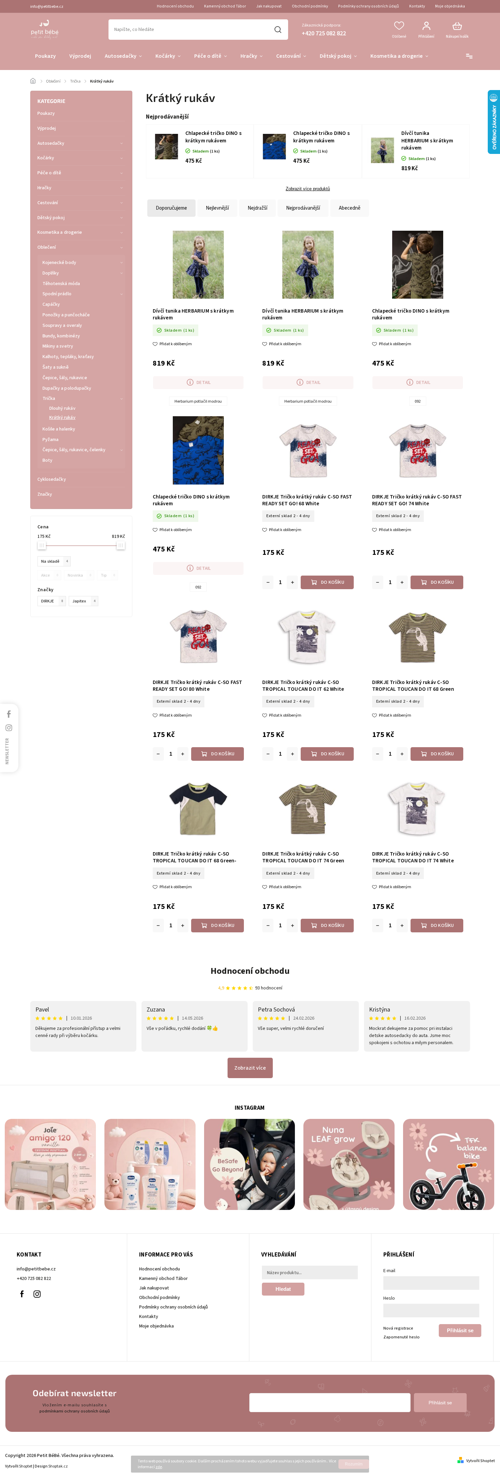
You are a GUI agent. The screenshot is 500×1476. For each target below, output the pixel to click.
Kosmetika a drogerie (59, 232)
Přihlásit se (460, 1330)
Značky (44, 494)
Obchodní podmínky (310, 6)
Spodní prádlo (57, 294)
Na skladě (54, 561)
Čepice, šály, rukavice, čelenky (74, 449)
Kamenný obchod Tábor (225, 6)
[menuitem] (45, 56)
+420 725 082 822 (34, 1278)
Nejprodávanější (303, 208)
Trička (49, 398)
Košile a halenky (59, 429)
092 (418, 401)
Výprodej (46, 128)
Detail (204, 382)
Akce (49, 575)
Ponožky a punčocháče (66, 315)
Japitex (83, 601)
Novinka (79, 575)
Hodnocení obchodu (175, 6)
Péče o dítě (49, 173)
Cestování (47, 202)
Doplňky (51, 273)
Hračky (44, 187)
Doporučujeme (171, 208)
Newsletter (7, 751)
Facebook (22, 1294)
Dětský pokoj (51, 217)
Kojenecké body (59, 262)
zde (158, 1467)
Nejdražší (257, 208)
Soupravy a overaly (62, 325)
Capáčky (51, 304)
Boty (47, 460)
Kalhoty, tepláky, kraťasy (68, 356)
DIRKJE (52, 601)
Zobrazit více (250, 1068)
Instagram (37, 1294)
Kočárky (45, 158)
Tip (108, 575)
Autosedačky (51, 143)
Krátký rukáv (62, 417)
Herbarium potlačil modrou (198, 401)
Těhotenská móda (61, 283)
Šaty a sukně (56, 367)
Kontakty (417, 6)
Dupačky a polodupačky (67, 388)
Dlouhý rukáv (62, 408)
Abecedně (350, 208)
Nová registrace (398, 1328)
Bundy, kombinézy (61, 336)
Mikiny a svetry (58, 346)
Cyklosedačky (51, 479)
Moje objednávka (450, 6)
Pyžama (51, 439)
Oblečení (46, 247)
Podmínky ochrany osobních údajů (368, 6)
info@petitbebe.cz (36, 1269)
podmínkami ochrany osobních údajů (74, 1411)
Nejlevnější (217, 208)
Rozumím (354, 1464)
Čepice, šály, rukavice (65, 377)
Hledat (277, 29)
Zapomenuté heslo (401, 1337)
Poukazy (46, 113)
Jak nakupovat (269, 6)
